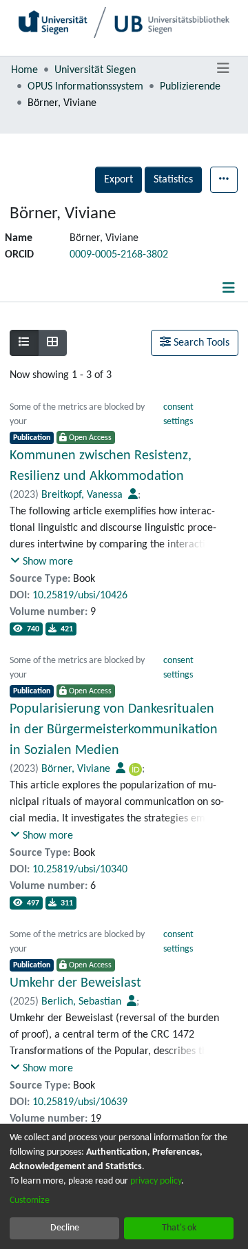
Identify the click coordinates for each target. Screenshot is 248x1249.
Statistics (173, 179)
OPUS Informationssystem (85, 86)
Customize (30, 1200)
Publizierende (190, 86)
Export (118, 179)
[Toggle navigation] (223, 69)
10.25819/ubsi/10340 (79, 869)
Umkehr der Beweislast (75, 983)
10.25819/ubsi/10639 (79, 1102)
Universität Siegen (95, 70)
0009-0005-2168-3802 (119, 254)
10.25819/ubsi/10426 (79, 595)
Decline (64, 1228)
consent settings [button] (178, 414)
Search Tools (200, 342)
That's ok (179, 1228)
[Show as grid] (52, 343)
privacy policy (155, 1181)
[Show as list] (24, 343)
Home (24, 70)
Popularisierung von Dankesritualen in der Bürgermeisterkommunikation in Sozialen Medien (114, 729)
